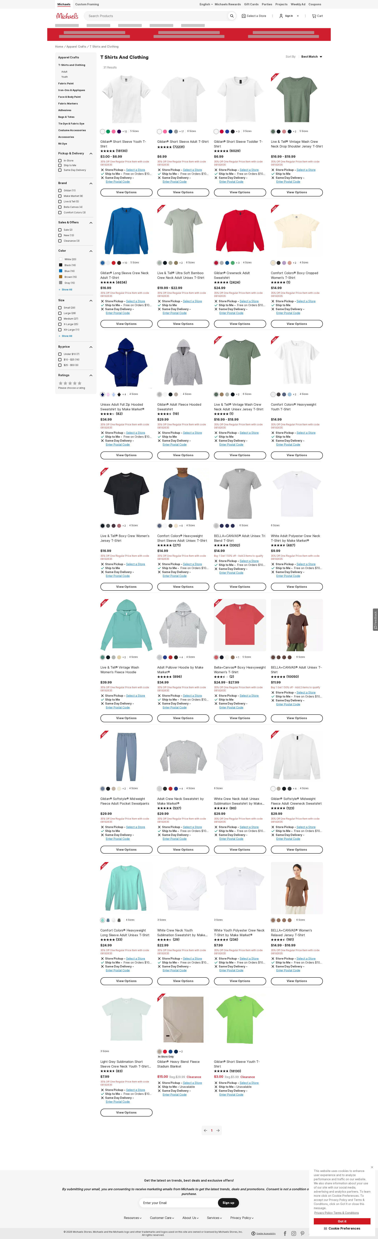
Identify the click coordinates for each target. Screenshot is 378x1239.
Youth (64, 76)
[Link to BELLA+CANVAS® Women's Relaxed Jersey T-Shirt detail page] (297, 890)
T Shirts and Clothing (104, 46)
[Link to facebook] (285, 1233)
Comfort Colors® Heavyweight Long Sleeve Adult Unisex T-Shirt (124, 932)
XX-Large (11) (71, 329)
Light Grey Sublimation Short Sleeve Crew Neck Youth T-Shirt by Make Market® (124, 1064)
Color (62, 250)
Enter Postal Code (118, 181)
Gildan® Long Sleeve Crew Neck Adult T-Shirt (124, 275)
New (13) (69, 235)
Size (61, 300)
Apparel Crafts (76, 46)
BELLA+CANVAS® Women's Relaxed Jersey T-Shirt (291, 932)
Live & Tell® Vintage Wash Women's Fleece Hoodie (119, 669)
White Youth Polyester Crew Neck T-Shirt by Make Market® (239, 932)
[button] (342, 1228)
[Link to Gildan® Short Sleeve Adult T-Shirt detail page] (183, 101)
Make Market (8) (73, 195)
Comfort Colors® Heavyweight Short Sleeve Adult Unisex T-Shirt (182, 538)
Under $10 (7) (71, 354)
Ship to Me (70, 165)
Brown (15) (71, 276)
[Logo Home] (67, 16)
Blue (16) (70, 271)
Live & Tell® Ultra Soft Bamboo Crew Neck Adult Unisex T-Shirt (181, 275)
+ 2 (294, 131)
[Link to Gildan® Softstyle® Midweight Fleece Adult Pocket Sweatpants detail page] (126, 759)
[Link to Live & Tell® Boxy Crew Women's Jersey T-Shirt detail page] (126, 496)
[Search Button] (232, 16)
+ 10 (124, 262)
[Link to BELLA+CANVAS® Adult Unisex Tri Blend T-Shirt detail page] (240, 496)
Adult (64, 71)
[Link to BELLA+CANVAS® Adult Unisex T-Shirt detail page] (297, 627)
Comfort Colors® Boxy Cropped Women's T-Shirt (294, 275)
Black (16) (70, 265)
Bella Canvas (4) (73, 206)
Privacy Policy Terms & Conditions (336, 1212)
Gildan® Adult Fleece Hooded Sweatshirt (179, 407)
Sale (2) (68, 229)
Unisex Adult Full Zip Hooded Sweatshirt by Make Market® (122, 407)
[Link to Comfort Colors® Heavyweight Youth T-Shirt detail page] (297, 364)
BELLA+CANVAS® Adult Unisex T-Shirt (296, 669)
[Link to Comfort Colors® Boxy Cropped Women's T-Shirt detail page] (297, 233)
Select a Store (135, 169)
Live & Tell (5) (71, 201)
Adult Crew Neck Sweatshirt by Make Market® (180, 801)
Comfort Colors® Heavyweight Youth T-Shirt (293, 407)
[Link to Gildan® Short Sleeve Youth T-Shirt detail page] (126, 101)
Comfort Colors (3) (75, 212)
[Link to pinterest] (302, 1233)
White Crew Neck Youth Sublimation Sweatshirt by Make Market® (181, 932)
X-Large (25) (71, 324)
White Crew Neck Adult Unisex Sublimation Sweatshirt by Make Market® (238, 801)
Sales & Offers (68, 222)
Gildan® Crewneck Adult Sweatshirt (232, 275)
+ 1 (237, 657)
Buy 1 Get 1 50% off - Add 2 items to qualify (238, 555)
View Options (126, 192)
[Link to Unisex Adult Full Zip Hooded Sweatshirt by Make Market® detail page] (126, 364)
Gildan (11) (70, 190)
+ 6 (181, 525)
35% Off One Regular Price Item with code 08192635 (124, 163)
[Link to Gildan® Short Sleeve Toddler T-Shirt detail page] (240, 101)
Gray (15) (70, 282)
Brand (62, 183)
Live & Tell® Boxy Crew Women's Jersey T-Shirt (124, 538)
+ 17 (181, 131)
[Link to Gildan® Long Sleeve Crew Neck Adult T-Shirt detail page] (126, 233)
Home (59, 46)
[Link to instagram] (294, 1233)
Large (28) (70, 313)
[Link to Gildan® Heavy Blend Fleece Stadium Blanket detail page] (183, 1022)
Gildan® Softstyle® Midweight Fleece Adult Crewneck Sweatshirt (296, 801)
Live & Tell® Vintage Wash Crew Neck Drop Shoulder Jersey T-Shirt (297, 144)
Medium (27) (71, 318)
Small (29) (69, 307)
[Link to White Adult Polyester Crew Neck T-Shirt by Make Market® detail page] (297, 496)
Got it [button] (342, 1221)
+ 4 (124, 394)
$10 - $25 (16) (71, 359)
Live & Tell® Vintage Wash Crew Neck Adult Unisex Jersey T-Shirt (238, 407)
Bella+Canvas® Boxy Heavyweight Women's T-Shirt (240, 669)
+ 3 (238, 131)
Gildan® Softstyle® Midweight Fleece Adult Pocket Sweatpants (124, 801)
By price (64, 346)
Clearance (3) (72, 240)
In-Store (68, 160)
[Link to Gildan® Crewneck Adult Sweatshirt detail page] (240, 233)
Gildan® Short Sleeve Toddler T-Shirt (238, 144)
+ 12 (124, 131)
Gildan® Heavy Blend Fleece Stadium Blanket (178, 1064)
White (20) (70, 259)
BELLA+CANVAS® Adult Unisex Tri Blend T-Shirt (239, 538)
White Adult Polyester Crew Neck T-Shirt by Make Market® (295, 538)
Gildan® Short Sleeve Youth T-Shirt (123, 144)
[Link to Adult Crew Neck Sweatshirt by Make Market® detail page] (183, 759)
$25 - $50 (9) (71, 365)
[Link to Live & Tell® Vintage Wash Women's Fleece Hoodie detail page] (126, 627)
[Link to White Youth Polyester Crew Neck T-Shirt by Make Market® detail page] (240, 890)
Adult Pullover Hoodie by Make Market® (180, 669)
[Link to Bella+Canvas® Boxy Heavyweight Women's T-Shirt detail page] (240, 627)
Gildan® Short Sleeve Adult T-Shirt (183, 142)
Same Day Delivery (75, 170)
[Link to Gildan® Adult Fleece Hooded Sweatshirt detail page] (183, 364)
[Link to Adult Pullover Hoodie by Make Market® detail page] (183, 627)
